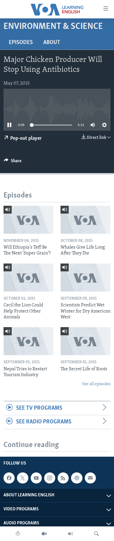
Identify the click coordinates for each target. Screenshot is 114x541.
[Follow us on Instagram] (49, 478)
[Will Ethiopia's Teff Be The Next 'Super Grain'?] (28, 220)
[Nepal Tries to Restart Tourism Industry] (28, 341)
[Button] (12, 162)
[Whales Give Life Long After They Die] (85, 220)
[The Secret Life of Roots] (85, 341)
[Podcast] (76, 478)
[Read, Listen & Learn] (18, 533)
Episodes (21, 43)
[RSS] (63, 478)
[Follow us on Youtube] (36, 478)
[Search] (96, 533)
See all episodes (96, 384)
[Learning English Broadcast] (70, 533)
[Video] (44, 533)
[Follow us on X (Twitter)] (22, 478)
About (51, 43)
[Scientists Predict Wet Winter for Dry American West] (85, 277)
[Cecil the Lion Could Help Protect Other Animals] (28, 277)
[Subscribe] (90, 478)
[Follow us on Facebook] (9, 478)
